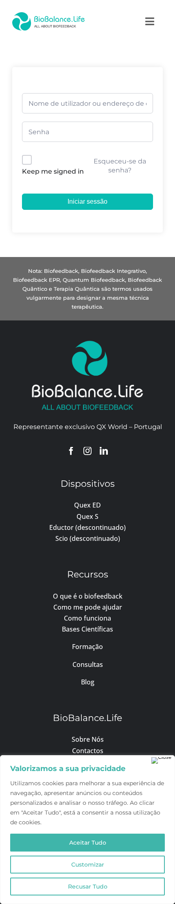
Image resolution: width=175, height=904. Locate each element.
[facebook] (71, 451)
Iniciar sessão (87, 201)
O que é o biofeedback (87, 596)
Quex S (87, 516)
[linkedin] (104, 451)
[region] (87, 829)
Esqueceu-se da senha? (120, 165)
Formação (87, 646)
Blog (87, 681)
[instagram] (87, 451)
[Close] (161, 760)
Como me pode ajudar (87, 607)
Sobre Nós (88, 739)
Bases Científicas (87, 629)
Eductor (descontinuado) (87, 527)
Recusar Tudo (87, 886)
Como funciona (87, 618)
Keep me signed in (53, 171)
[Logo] (48, 15)
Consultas (87, 664)
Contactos (87, 750)
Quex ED (87, 505)
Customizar (87, 864)
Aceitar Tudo (87, 842)
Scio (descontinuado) (87, 538)
